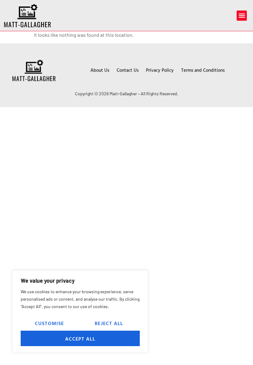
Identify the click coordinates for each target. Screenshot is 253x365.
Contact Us (128, 70)
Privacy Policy (160, 70)
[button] (242, 16)
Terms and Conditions (203, 70)
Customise (49, 323)
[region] (80, 311)
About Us (99, 70)
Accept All (80, 338)
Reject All (109, 323)
